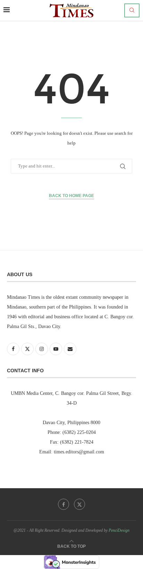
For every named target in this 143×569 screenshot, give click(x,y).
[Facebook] (63, 504)
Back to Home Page (71, 195)
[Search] (132, 10)
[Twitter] (79, 504)
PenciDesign (119, 530)
